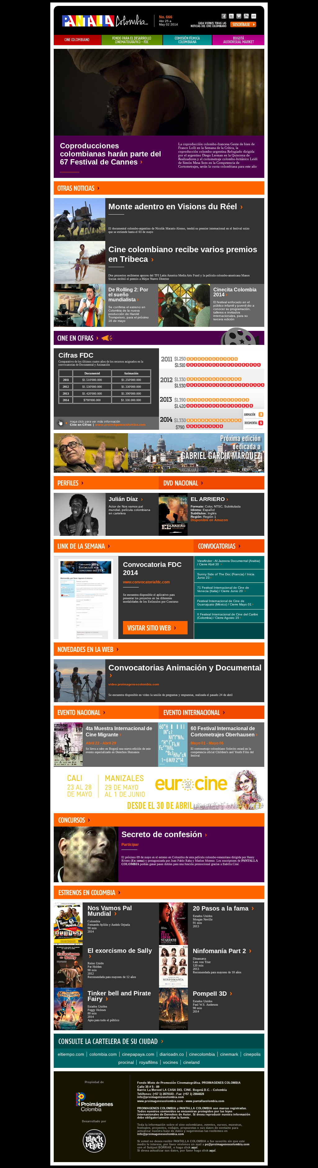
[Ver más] (106, 423)
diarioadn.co (172, 1054)
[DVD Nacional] (182, 482)
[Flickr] (253, 16)
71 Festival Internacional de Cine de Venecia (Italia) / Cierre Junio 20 (223, 589)
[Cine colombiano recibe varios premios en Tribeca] (79, 262)
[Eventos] (81, 712)
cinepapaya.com (138, 1054)
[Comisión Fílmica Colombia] (187, 40)
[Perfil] (69, 482)
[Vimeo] (238, 16)
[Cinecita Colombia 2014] (184, 305)
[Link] (82, 546)
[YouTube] (246, 16)
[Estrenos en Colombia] (88, 892)
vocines (170, 1062)
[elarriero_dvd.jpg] (173, 514)
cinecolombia (202, 1054)
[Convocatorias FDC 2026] (217, 546)
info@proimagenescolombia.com (160, 1097)
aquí (194, 1147)
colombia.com (103, 1054)
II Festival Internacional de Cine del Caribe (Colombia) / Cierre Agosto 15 (227, 616)
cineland (191, 1062)
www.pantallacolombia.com (205, 1101)
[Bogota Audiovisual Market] (238, 40)
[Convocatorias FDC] (132, 40)
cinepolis (252, 1054)
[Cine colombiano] (78, 40)
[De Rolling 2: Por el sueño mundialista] (79, 305)
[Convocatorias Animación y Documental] (79, 680)
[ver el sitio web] (68, 923)
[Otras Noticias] (77, 188)
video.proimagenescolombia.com (133, 684)
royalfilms (148, 1062)
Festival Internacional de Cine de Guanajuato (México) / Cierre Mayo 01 (224, 602)
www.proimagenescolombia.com (160, 1101)
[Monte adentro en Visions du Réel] (79, 219)
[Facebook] (223, 16)
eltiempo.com (71, 1054)
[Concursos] (73, 820)
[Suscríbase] (243, 24)
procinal (126, 1062)
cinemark (229, 1054)
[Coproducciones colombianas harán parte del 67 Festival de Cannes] (159, 92)
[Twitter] (231, 16)
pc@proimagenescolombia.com (227, 1144)
